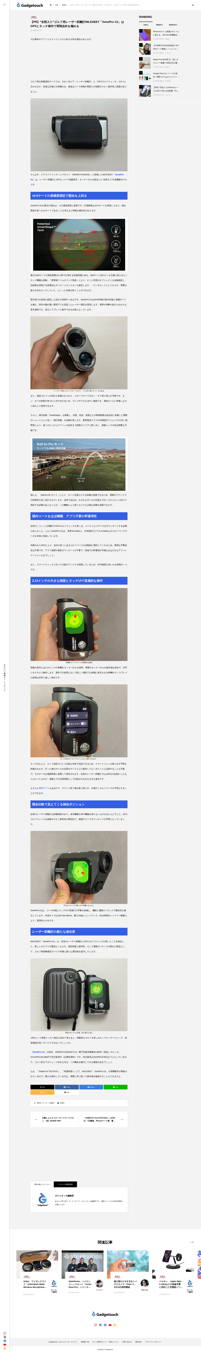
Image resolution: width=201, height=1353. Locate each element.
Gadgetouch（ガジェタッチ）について (63, 1342)
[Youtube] (4, 1344)
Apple (167, 39)
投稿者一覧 (85, 1342)
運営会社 (138, 1342)
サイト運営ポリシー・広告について (105, 1342)
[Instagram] (4, 1333)
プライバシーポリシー (153, 1342)
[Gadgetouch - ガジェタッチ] (30, 5)
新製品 (62, 1103)
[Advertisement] (78, 58)
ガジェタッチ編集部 (48, 1103)
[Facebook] (4, 1340)
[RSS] (4, 1348)
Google (168, 81)
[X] (4, 1337)
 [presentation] (191, 1242)
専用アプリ (44, 788)
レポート (168, 53)
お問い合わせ (127, 1342)
